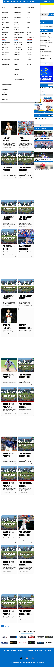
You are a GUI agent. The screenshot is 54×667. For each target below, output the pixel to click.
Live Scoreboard (17, 57)
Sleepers (28, 22)
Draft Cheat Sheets (5, 64)
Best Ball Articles (5, 57)
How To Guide (4, 37)
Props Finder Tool (5, 19)
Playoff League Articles (18, 44)
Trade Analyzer (17, 52)
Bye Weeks (16, 77)
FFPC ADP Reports (17, 34)
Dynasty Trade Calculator (18, 37)
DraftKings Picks (29, 49)
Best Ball (28, 17)
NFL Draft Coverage (30, 7)
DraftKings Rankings (5, 52)
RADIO (52, 14)
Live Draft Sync (4, 14)
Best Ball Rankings (5, 47)
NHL (11, 1)
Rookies (28, 14)
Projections (4, 29)
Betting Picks (29, 62)
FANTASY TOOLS (40, 14)
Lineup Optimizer (5, 17)
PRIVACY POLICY (29, 653)
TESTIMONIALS (21, 650)
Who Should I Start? (17, 47)
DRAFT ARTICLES (30, 4)
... (45, 14)
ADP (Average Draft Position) (19, 32)
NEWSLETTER (30, 650)
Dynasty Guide (17, 24)
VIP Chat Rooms (5, 34)
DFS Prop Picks (29, 57)
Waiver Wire (16, 69)
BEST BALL (4, 39)
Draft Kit (3, 7)
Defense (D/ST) (17, 72)
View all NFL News (43, 63)
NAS (17, 1)
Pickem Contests (5, 99)
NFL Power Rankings (30, 37)
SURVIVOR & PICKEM (5, 82)
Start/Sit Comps (5, 32)
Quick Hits (16, 74)
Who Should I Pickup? (18, 49)
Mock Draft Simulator (18, 9)
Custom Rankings (5, 12)
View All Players (43, 94)
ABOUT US (15, 653)
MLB (4, 1)
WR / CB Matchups (5, 27)
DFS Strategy (29, 59)
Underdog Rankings (5, 49)
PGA (14, 1)
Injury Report (16, 29)
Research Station (5, 24)
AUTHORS (21, 653)
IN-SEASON (16, 39)
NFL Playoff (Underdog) (6, 42)
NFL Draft (28, 12)
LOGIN (45, 1)
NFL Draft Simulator (17, 7)
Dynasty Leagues (30, 9)
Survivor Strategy (5, 89)
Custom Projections (5, 67)
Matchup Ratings (29, 44)
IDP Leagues (29, 34)
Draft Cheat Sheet (17, 17)
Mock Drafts (29, 32)
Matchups (16, 64)
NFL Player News (17, 54)
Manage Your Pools (5, 91)
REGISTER (51, 1)
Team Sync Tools (5, 9)
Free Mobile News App (18, 42)
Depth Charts (16, 27)
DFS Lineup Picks (29, 47)
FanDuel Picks (29, 52)
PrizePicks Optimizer (5, 22)
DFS (27, 1)
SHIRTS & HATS (38, 650)
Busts (27, 24)
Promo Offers (29, 64)
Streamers (16, 67)
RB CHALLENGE (47, 650)
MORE (24, 1)
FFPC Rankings (4, 54)
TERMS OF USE (38, 653)
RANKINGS (37, 115)
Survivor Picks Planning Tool (19, 79)
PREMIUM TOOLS (5, 4)
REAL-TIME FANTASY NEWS (41, 30)
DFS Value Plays (29, 54)
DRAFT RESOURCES (17, 4)
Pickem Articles (5, 96)
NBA (8, 1)
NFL (1, 1)
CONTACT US (6, 650)
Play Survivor (4, 94)
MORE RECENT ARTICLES (40, 128)
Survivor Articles (5, 87)
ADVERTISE (13, 650)
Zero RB (28, 27)
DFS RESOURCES (29, 39)
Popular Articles (39, 22)
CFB (20, 1)
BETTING (32, 1)
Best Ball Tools (4, 44)
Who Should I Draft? (17, 14)
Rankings (16, 19)
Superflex (28, 29)
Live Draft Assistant (17, 12)
